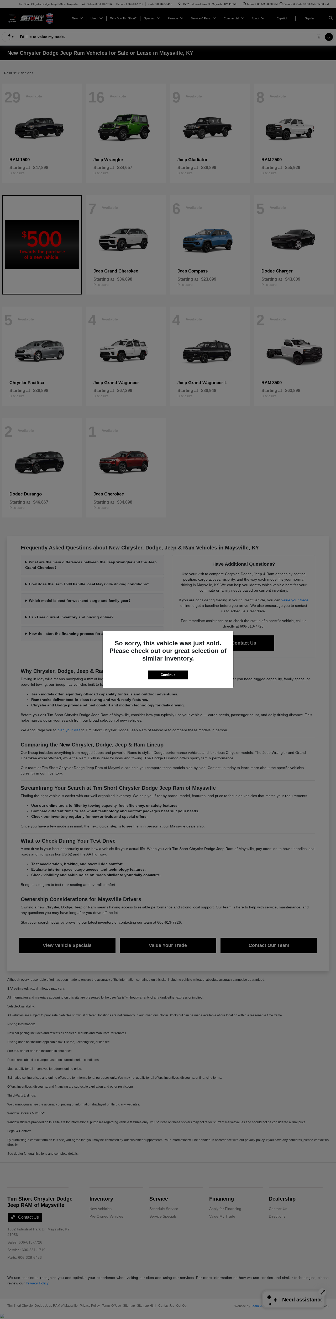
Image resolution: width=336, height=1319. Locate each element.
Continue (168, 675)
